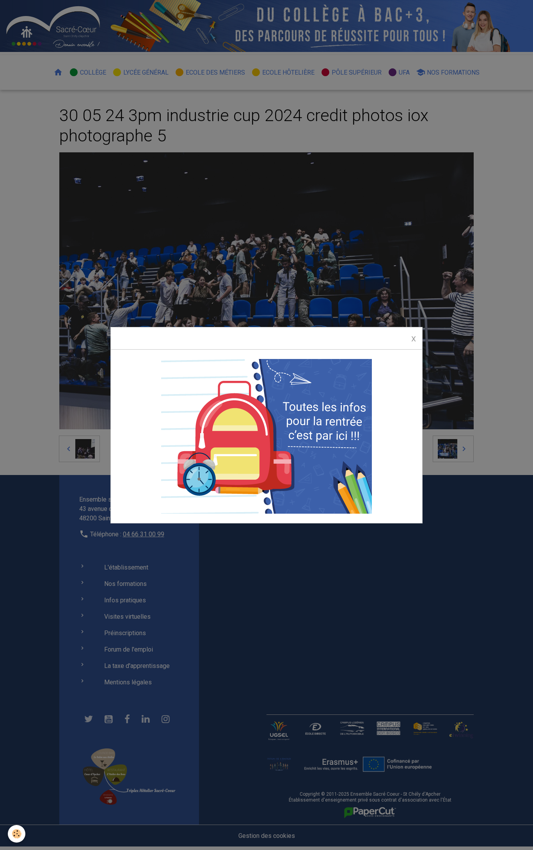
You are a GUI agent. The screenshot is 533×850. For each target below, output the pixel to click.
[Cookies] (16, 834)
